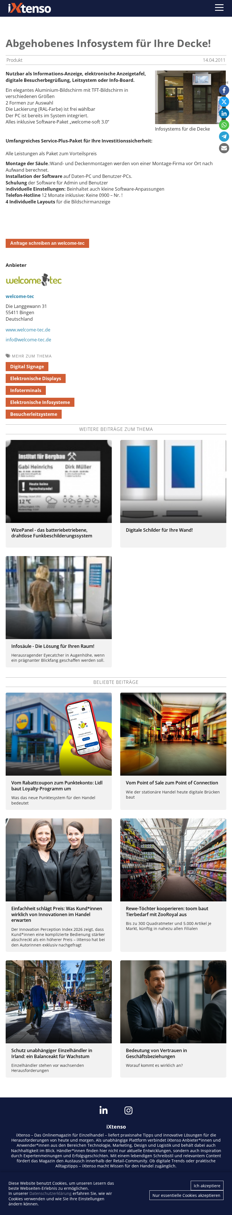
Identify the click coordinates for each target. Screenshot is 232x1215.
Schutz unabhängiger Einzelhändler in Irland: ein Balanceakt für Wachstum (51, 1053)
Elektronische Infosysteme (40, 402)
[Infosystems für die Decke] (190, 122)
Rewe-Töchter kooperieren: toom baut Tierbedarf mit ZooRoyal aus (167, 911)
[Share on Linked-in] (224, 113)
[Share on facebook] (224, 90)
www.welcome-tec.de (28, 330)
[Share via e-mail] (224, 148)
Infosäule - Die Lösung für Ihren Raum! (52, 646)
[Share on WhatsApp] (224, 125)
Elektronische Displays (35, 378)
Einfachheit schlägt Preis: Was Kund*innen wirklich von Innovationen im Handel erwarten (56, 914)
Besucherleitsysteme (33, 414)
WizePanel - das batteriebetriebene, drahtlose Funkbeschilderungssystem (51, 533)
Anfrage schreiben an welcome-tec (47, 243)
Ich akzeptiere (207, 1185)
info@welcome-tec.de (28, 340)
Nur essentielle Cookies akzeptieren (186, 1195)
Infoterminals (25, 390)
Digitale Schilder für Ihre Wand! (159, 530)
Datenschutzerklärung (50, 1193)
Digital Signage (27, 366)
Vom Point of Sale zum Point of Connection (172, 783)
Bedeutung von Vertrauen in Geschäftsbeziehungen (156, 1053)
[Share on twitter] (224, 102)
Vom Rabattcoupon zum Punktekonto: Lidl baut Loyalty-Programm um (56, 786)
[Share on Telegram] (224, 136)
